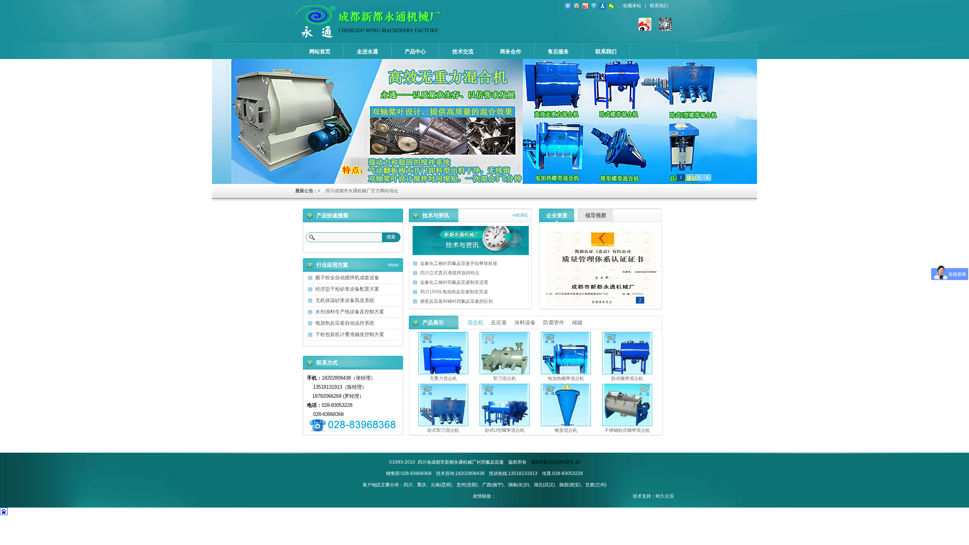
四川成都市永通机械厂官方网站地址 (362, 190)
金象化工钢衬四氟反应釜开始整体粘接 (458, 263)
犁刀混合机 (504, 378)
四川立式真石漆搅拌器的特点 (449, 273)
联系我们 (659, 5)
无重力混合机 (443, 378)
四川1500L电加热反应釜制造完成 (454, 291)
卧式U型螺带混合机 (505, 430)
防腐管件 (553, 322)
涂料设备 (525, 322)
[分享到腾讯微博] (594, 6)
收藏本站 (632, 5)
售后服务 (558, 51)
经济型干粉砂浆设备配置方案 (347, 289)
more (393, 263)
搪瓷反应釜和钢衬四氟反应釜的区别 (456, 301)
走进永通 (367, 51)
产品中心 (415, 51)
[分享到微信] (611, 6)
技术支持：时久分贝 (653, 496)
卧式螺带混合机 (627, 378)
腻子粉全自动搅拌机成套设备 (347, 277)
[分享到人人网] (603, 6)
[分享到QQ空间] (576, 6)
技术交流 (463, 51)
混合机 (475, 322)
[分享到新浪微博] (585, 6)
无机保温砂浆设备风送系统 (344, 300)
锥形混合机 (566, 430)
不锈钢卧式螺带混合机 (627, 430)
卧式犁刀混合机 (443, 430)
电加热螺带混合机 (566, 378)
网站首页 (319, 51)
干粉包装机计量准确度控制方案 (349, 334)
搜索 (391, 237)
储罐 (577, 322)
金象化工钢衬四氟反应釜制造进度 (454, 282)
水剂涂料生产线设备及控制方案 (349, 312)
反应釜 (499, 322)
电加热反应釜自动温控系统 (344, 323)
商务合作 (510, 51)
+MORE (520, 214)
